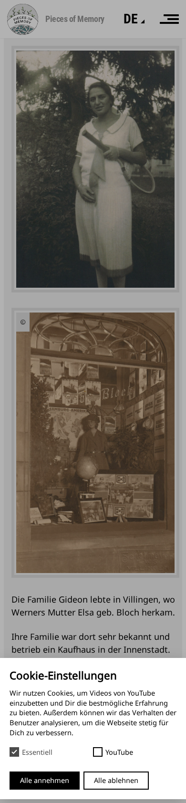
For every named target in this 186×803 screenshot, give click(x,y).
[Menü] (169, 19)
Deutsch (111, 50)
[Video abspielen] (23, 322)
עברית (107, 66)
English (109, 34)
